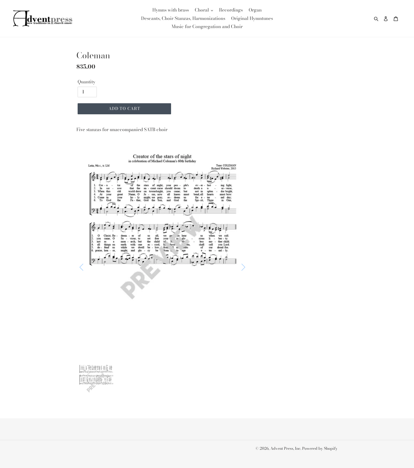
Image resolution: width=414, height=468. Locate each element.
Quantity (86, 82)
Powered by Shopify (320, 448)
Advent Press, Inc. (286, 448)
